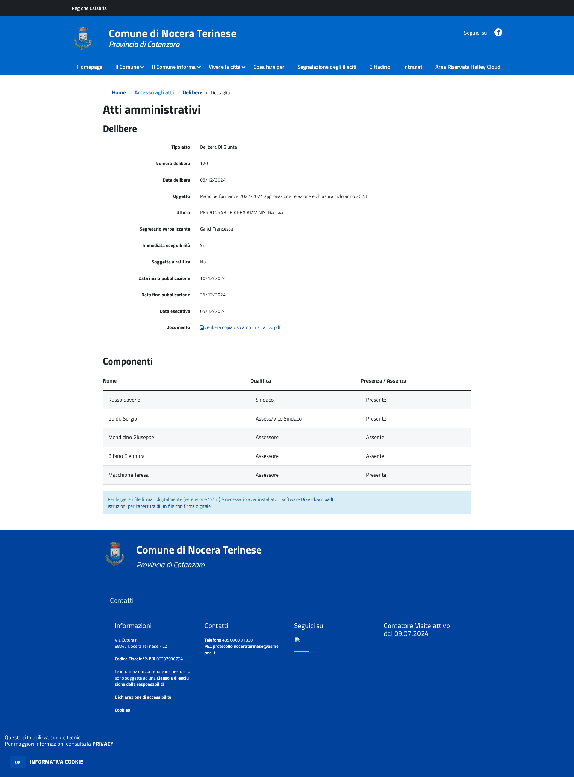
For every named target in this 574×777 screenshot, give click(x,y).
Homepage (89, 67)
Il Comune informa (174, 67)
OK (18, 762)
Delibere (192, 92)
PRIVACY (102, 744)
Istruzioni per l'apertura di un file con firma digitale (159, 506)
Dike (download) (317, 499)
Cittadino (379, 67)
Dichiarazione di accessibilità (143, 697)
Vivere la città (225, 67)
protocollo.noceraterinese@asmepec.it (241, 649)
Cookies (122, 709)
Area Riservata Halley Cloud (468, 67)
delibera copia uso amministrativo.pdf (242, 327)
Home (119, 92)
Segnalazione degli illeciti (326, 67)
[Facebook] (498, 33)
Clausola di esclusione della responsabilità (152, 681)
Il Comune (127, 67)
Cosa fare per (269, 67)
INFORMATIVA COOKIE (56, 762)
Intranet (412, 67)
